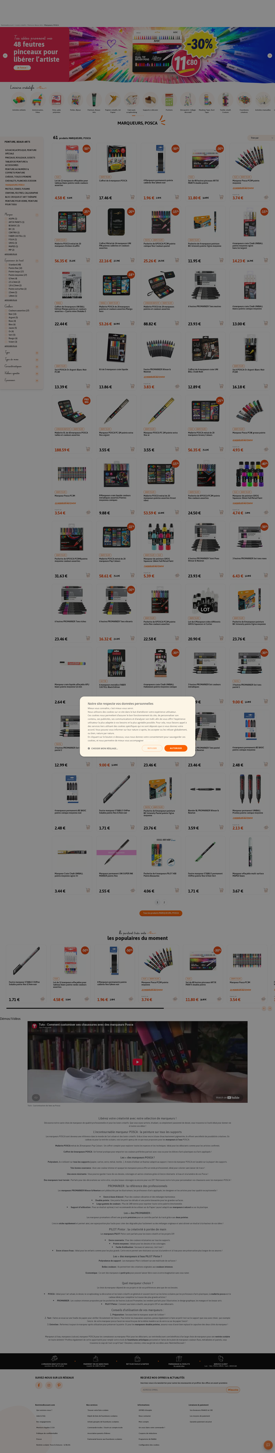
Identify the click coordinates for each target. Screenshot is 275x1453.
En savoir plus (151, 740)
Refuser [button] (152, 748)
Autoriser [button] (176, 748)
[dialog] (137, 726)
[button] (103, 748)
